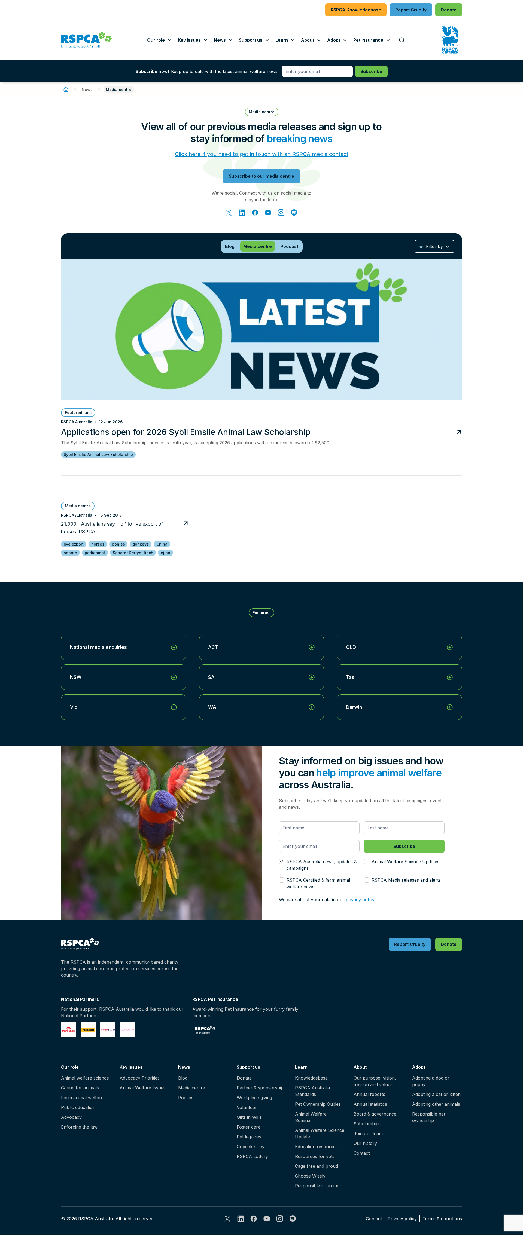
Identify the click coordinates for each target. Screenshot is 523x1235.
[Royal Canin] (68, 1029)
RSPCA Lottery (252, 1156)
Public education (78, 1107)
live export (74, 544)
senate (70, 552)
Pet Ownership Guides (318, 1104)
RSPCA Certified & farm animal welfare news (318, 883)
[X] (229, 212)
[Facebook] (255, 212)
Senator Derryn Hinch (133, 552)
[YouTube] (268, 212)
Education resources (316, 1146)
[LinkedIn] (242, 212)
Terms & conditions (442, 1218)
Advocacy (71, 1117)
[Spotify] (294, 212)
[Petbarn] (88, 1029)
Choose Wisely (310, 1176)
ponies (118, 544)
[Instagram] (281, 212)
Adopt (418, 1067)
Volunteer (247, 1107)
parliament (95, 552)
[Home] (66, 89)
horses (97, 544)
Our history (365, 1143)
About (360, 1067)
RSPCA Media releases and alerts (406, 880)
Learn (301, 1067)
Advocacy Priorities (140, 1078)
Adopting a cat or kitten (436, 1094)
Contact (362, 1153)
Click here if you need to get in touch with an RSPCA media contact (261, 154)
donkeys (140, 544)
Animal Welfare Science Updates (405, 861)
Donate (244, 1078)
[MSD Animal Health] (107, 1029)
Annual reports (369, 1094)
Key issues (131, 1067)
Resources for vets (315, 1156)
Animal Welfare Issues (143, 1087)
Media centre (191, 1087)
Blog (182, 1078)
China (162, 544)
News (87, 89)
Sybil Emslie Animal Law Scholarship (98, 454)
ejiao (165, 552)
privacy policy (360, 899)
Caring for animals (80, 1087)
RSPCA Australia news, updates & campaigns (322, 865)
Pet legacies (249, 1136)
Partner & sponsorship (260, 1087)
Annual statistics (370, 1104)
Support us (248, 1067)
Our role (70, 1067)
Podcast (186, 1097)
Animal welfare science (85, 1078)
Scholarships (367, 1123)
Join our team (368, 1133)
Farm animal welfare (82, 1097)
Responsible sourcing (317, 1185)
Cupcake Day (250, 1146)
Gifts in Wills (249, 1117)
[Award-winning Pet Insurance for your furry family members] (205, 1029)
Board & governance (375, 1114)
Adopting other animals (436, 1104)
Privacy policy (402, 1218)
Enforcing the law (79, 1127)
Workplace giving (254, 1097)
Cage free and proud (316, 1166)
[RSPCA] (86, 40)
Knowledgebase (311, 1078)
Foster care (248, 1127)
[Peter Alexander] (127, 1029)
